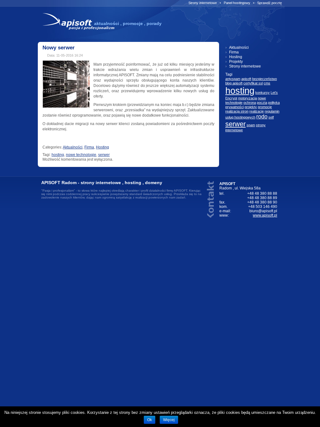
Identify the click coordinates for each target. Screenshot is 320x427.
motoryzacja (247, 98)
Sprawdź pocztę (269, 3)
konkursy (262, 92)
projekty (251, 107)
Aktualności (72, 147)
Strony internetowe (202, 3)
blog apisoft (233, 83)
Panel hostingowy (237, 3)
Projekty (236, 61)
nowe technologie (81, 155)
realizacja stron (236, 111)
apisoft (246, 79)
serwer (104, 155)
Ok (149, 420)
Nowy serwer (58, 48)
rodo (262, 116)
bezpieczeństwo (264, 79)
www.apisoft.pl (265, 215)
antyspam (232, 79)
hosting (58, 155)
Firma (89, 147)
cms (267, 83)
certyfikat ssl (253, 83)
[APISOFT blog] (78, 29)
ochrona (249, 102)
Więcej (169, 420)
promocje (265, 107)
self (271, 117)
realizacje (256, 111)
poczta (262, 102)
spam (251, 125)
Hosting (102, 147)
